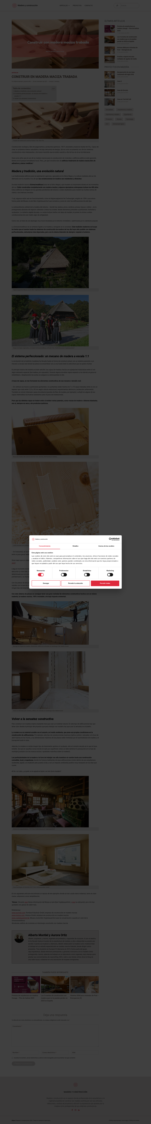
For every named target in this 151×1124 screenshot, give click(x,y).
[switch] (64, 574)
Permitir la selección (75, 583)
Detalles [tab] (75, 546)
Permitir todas (105, 583)
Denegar (46, 583)
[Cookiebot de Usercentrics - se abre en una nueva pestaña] (110, 539)
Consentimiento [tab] (44, 546)
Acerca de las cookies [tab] (106, 546)
